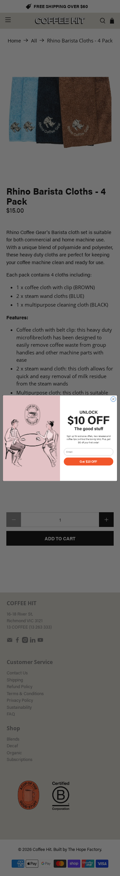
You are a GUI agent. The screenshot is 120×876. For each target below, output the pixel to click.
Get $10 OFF (88, 461)
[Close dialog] (113, 399)
